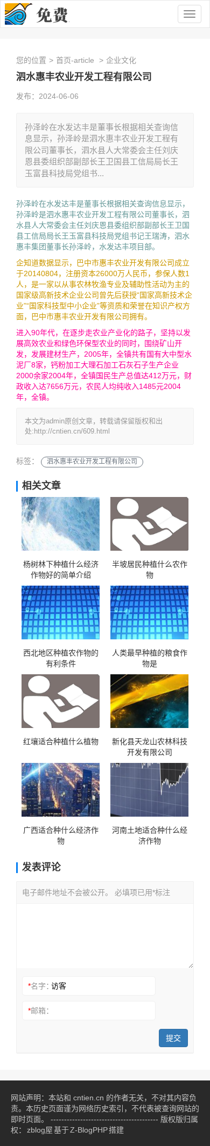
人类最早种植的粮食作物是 (149, 658)
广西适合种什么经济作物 (61, 835)
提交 (173, 1038)
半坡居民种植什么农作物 (149, 569)
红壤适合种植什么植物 (61, 741)
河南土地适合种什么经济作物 (149, 835)
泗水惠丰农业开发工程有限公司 (92, 461)
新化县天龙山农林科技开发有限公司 (149, 746)
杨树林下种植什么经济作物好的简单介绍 (61, 569)
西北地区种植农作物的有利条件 (61, 658)
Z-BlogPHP (89, 1130)
